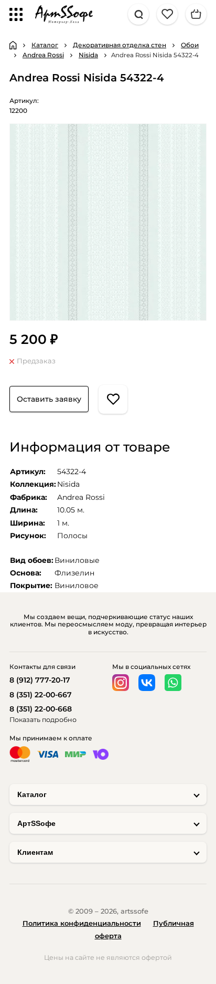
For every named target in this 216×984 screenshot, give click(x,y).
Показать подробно (43, 720)
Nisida (68, 484)
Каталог (32, 794)
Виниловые (77, 560)
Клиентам (35, 852)
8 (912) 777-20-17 (39, 680)
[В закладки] (113, 399)
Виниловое (77, 585)
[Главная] (13, 45)
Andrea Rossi (81, 497)
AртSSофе (36, 823)
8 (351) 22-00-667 (40, 694)
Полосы (72, 535)
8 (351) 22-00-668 (40, 709)
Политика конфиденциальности (82, 923)
